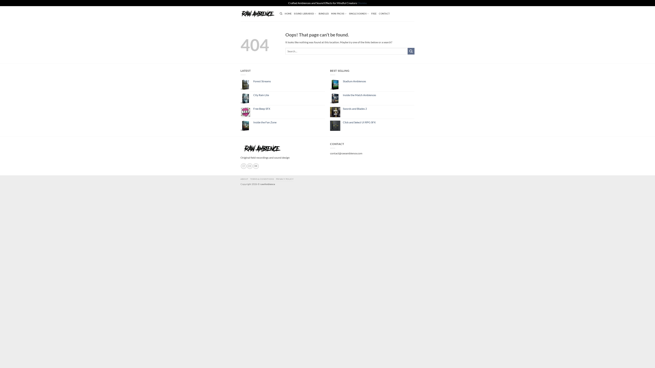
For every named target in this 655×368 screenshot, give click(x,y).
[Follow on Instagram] (243, 166)
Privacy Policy (285, 179)
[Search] (281, 13)
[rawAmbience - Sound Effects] (258, 14)
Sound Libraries (304, 13)
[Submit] (411, 51)
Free (373, 13)
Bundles (324, 13)
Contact (384, 13)
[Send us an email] (250, 166)
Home (288, 13)
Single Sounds (358, 13)
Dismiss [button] (362, 3)
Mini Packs (337, 13)
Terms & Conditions (262, 179)
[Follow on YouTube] (256, 166)
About (244, 179)
